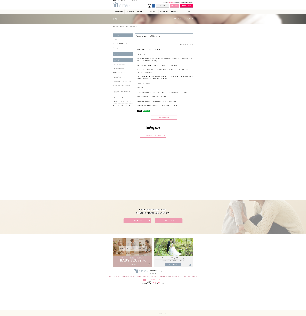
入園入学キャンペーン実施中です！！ (122, 86)
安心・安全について (164, 11)
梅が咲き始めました (119, 68)
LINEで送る (147, 110)
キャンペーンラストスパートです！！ (122, 106)
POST (140, 110)
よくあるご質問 (187, 11)
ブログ (184, 276)
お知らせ (122, 26)
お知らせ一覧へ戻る (164, 117)
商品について (133, 276)
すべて (116, 39)
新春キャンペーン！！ (120, 97)
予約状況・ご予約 (186, 5)
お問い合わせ (174, 5)
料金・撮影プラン (116, 276)
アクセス (162, 5)
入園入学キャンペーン (120, 77)
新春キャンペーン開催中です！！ (122, 81)
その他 (116, 48)
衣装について (139, 276)
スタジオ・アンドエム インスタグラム (153, 135)
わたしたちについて (175, 11)
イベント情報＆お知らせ (120, 43)
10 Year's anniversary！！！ (121, 64)
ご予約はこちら (137, 220)
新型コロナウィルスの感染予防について (123, 92)
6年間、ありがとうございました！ (123, 101)
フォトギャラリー (125, 276)
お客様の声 (180, 276)
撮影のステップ (153, 11)
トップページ (116, 26)
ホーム (110, 276)
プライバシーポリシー (192, 276)
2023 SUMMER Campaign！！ (122, 72)
